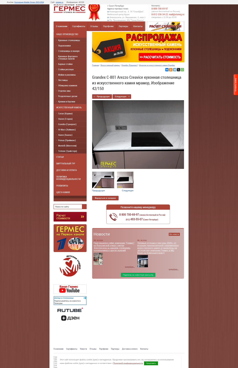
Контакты (138, 26)
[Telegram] (174, 69)
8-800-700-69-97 (160, 8)
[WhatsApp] (182, 69)
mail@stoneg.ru (176, 14)
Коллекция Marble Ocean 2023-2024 (29, 2)
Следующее (120, 96)
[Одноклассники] (170, 69)
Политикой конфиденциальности (128, 363)
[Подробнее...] (70, 239)
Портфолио (108, 26)
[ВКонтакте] (167, 69)
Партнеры (123, 26)
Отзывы (94, 26)
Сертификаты (78, 26)
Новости (102, 234)
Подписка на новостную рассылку (138, 275)
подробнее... (130, 267)
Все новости (174, 234)
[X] (178, 69)
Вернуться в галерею (105, 198)
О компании (61, 26)
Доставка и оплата (129, 348)
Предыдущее (103, 96)
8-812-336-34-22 (160, 14)
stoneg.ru (59, 2)
